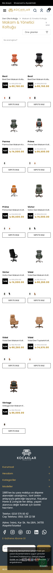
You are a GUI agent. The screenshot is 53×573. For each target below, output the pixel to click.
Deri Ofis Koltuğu (10, 18)
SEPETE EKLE (13, 104)
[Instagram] (12, 532)
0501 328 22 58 (26, 516)
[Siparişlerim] (41, 10)
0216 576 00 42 (20, 513)
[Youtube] (28, 532)
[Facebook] (4, 532)
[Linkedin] (36, 532)
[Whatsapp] (44, 532)
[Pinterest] (20, 532)
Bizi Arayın (6, 3)
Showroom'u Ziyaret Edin (25, 3)
